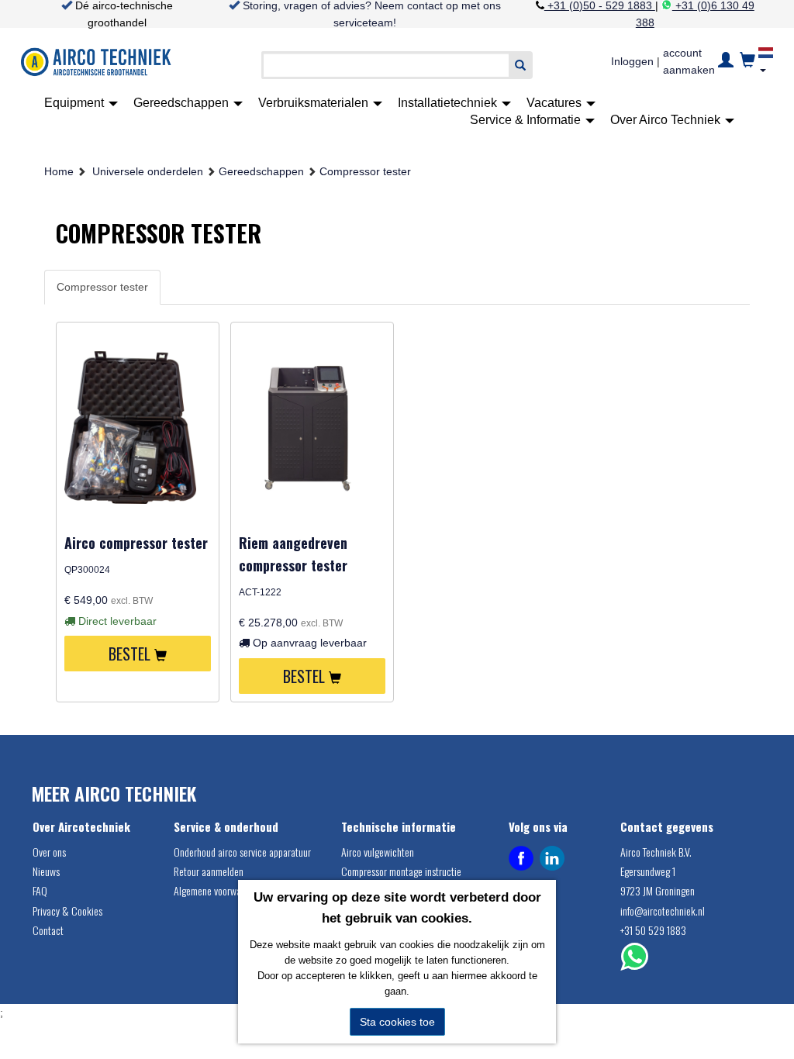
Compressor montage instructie (401, 871)
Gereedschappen (182, 102)
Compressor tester (365, 171)
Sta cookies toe (397, 1022)
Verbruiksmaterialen (314, 102)
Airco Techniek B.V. (656, 851)
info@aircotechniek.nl (662, 910)
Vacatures (555, 102)
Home (59, 171)
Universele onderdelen (147, 171)
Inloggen (632, 61)
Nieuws (46, 871)
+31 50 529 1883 (653, 930)
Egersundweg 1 (647, 871)
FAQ (40, 890)
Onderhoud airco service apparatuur (242, 851)
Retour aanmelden (208, 871)
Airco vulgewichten (377, 851)
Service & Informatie (527, 119)
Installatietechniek (449, 102)
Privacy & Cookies (67, 910)
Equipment (75, 102)
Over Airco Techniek (666, 119)
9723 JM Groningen (657, 890)
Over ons (49, 851)
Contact (48, 930)
